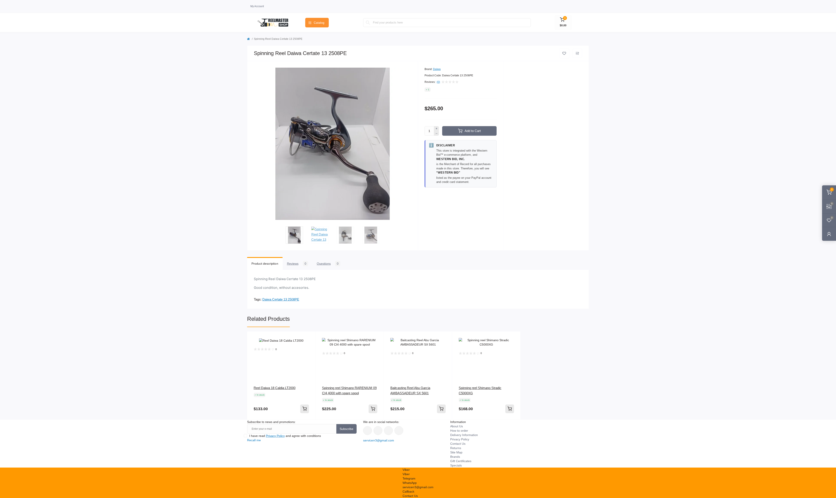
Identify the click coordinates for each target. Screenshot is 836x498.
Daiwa (437, 69)
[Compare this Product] (577, 53)
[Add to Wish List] (564, 53)
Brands (455, 456)
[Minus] (436, 133)
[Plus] (436, 128)
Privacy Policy (275, 436)
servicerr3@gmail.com (378, 440)
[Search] (368, 22)
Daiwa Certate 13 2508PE (280, 299)
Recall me (254, 440)
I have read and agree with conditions (285, 436)
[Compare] (309, 354)
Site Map (456, 452)
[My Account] (829, 234)
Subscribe (346, 429)
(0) (438, 82)
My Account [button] (257, 6)
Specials (456, 465)
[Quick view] (309, 338)
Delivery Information (464, 435)
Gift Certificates (460, 461)
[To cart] (304, 408)
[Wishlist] (309, 346)
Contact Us (457, 443)
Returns (455, 448)
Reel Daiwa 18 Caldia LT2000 (274, 388)
